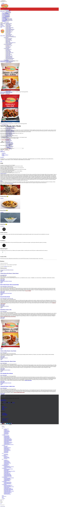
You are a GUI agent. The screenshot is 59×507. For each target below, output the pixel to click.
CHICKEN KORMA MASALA (8, 440)
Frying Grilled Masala (5, 60)
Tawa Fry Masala (28, 290)
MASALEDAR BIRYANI (7, 478)
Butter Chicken (8, 141)
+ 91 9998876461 (3, 399)
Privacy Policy (4, 420)
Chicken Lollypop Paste (9, 134)
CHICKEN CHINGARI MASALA (8, 442)
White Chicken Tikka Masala (10, 127)
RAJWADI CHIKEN (6, 436)
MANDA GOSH (6, 451)
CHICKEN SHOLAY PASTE (7, 488)
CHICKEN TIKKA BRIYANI (7, 479)
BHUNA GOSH (6, 452)
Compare (1, 150)
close (1, 500)
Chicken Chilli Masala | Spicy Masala (5, 123)
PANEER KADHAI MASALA (7, 482)
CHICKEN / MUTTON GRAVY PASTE (9, 486)
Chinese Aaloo (8, 93)
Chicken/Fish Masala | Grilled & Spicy (7, 386)
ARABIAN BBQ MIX (6, 469)
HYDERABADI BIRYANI (7, 480)
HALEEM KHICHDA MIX (7, 447)
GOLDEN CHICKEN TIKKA (7, 474)
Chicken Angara (8, 138)
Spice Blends (6, 9)
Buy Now (6, 149)
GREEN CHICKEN (6, 441)
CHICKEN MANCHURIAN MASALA (9, 444)
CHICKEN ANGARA (6, 435)
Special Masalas (4, 414)
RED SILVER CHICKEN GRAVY (8, 485)
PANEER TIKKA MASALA (7, 483)
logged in (5, 266)
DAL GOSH (5, 446)
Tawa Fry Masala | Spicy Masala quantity (7, 148)
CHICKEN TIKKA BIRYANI (7, 467)
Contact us (3, 409)
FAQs (1, 161)
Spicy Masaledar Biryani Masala (6, 373)
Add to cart (2, 149)
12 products (2, 226)
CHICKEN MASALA (6, 443)
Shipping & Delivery (5, 154)
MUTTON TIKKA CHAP (7, 473)
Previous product (2, 61)
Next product (2, 93)
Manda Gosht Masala (28, 380)
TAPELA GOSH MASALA (7, 450)
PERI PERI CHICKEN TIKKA (7, 475)
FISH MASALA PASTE (7, 493)
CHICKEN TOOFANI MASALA (8, 439)
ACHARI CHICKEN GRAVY (7, 438)
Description (4, 153)
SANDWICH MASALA (7, 431)
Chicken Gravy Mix (10, 286)
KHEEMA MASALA (6, 464)
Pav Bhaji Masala (8, 10)
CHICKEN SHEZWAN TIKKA (8, 476)
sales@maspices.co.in (3, 400)
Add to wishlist (2, 151)
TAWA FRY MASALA (6, 461)
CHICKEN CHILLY (6, 460)
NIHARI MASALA (6, 448)
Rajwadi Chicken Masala (5, 296)
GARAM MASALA (6, 430)
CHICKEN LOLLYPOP (7, 462)
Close (1, 271)
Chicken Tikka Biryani (9, 61)
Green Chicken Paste (9, 136)
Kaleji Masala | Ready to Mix (5, 309)
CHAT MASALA (6, 432)
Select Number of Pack (3, 145)
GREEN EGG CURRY (7, 457)
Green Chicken (8, 145)
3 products (1, 198)
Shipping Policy (4, 419)
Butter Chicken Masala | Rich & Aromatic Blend (9, 284)
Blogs (3, 408)
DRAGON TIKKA (6, 470)
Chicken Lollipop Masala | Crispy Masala (6, 91)
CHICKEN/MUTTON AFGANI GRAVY (9, 466)
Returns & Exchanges (5, 418)
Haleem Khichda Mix (9, 92)
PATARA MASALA (6, 433)
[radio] (10, 144)
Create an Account (2, 506)
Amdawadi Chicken (9, 140)
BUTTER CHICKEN (6, 437)
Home (1, 60)
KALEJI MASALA (6, 463)
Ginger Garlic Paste (9, 132)
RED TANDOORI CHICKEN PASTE (8, 489)
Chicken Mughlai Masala (9, 143)
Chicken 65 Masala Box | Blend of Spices (8, 361)
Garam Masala (8, 11)
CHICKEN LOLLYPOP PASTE (8, 492)
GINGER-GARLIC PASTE (7, 490)
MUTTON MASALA (6, 449)
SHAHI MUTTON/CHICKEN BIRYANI (9, 477)
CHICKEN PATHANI (6, 487)
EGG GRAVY (5, 456)
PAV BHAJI (5, 429)
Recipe (3, 155)
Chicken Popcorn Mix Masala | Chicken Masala (9, 273)
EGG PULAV (5, 458)
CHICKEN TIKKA (6, 472)
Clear (8, 147)
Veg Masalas (4, 413)
